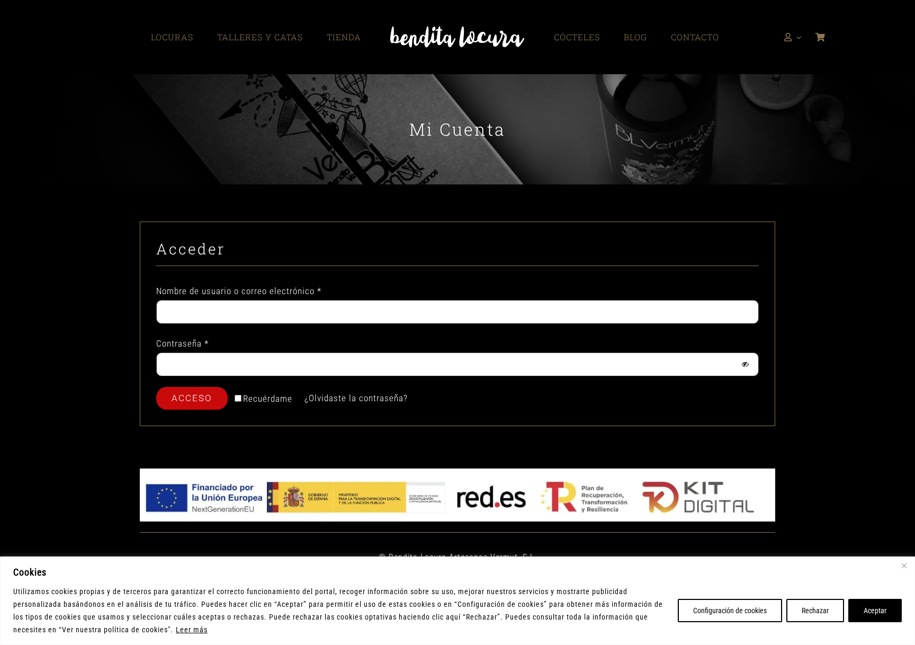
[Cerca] (904, 565)
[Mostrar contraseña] (745, 364)
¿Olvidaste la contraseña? (356, 398)
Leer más (192, 629)
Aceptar (875, 610)
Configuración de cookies (730, 610)
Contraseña (182, 343)
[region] (457, 600)
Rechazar (815, 610)
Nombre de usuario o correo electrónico (238, 291)
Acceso (192, 398)
